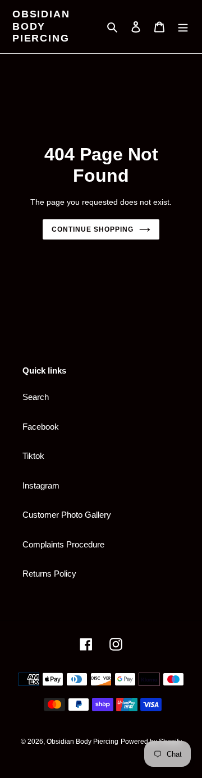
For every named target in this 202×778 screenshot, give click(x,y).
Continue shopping (93, 229)
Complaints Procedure (63, 544)
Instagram (40, 485)
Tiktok (33, 456)
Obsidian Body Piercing (41, 26)
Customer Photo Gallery (66, 514)
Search (35, 397)
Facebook (40, 426)
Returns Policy (49, 573)
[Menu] (183, 27)
